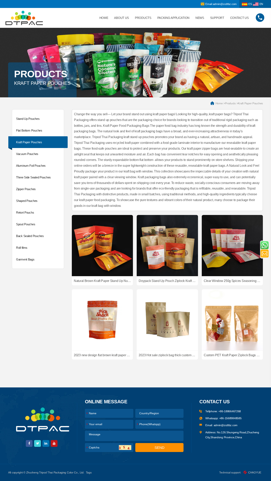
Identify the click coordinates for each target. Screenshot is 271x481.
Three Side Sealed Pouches (33, 177)
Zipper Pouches (26, 189)
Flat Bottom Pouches (29, 130)
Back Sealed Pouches (30, 236)
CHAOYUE (254, 472)
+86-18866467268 (229, 411)
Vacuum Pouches (27, 154)
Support (217, 17)
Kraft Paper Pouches (29, 142)
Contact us (239, 17)
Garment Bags (25, 259)
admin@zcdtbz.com (226, 425)
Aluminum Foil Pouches (31, 165)
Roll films (21, 247)
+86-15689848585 (230, 418)
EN (261, 4)
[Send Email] (264, 253)
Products (143, 17)
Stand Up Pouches (28, 118)
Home (103, 17)
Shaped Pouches (26, 200)
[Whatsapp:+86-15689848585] (264, 245)
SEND (159, 448)
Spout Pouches (25, 224)
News (199, 17)
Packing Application (173, 17)
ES (250, 4)
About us (121, 17)
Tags (89, 472)
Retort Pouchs (25, 212)
